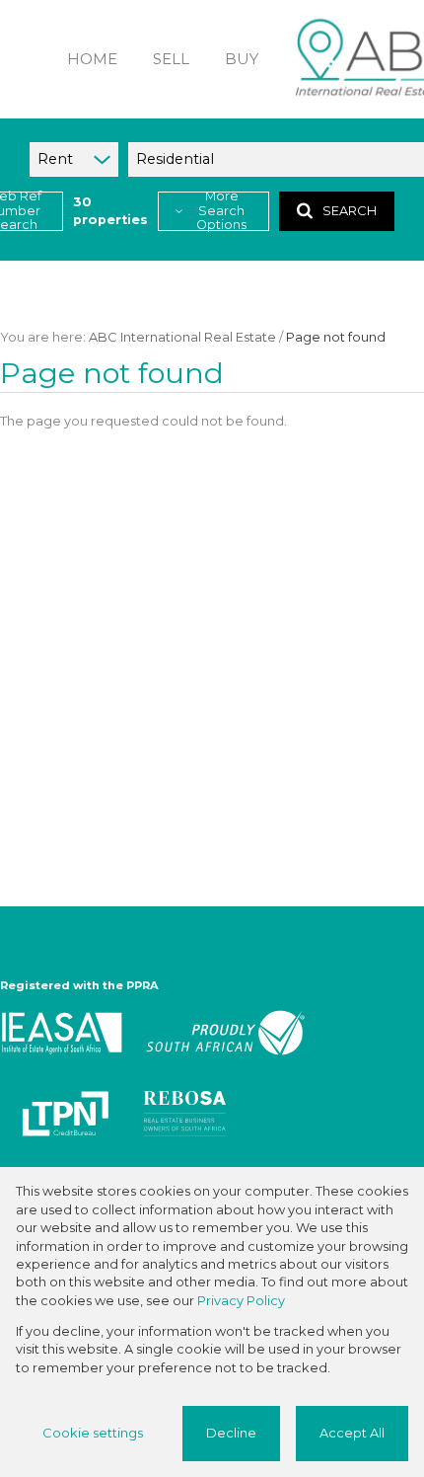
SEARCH (349, 210)
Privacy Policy (241, 1300)
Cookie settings (92, 1433)
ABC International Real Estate (182, 337)
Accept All (352, 1433)
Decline (231, 1433)
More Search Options (221, 211)
